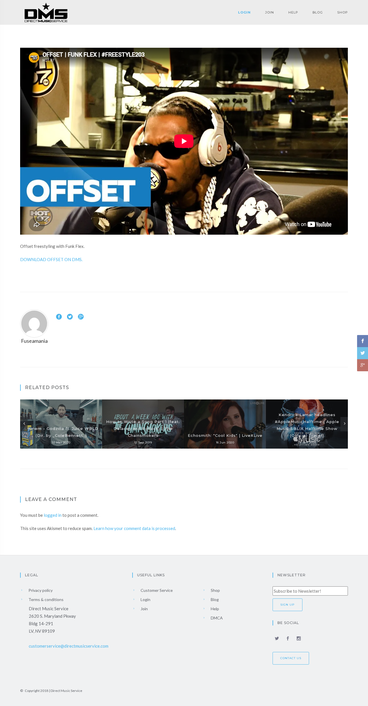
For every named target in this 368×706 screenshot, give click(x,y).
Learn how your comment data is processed (134, 528)
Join (269, 12)
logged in (53, 515)
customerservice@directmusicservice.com (68, 645)
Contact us (290, 658)
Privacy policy (40, 590)
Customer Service (156, 590)
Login (244, 12)
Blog (318, 12)
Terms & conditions (46, 599)
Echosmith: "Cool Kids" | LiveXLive (225, 435)
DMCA (216, 617)
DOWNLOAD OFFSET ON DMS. (51, 259)
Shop (342, 12)
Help (293, 12)
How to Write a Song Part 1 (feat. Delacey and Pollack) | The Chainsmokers (143, 428)
